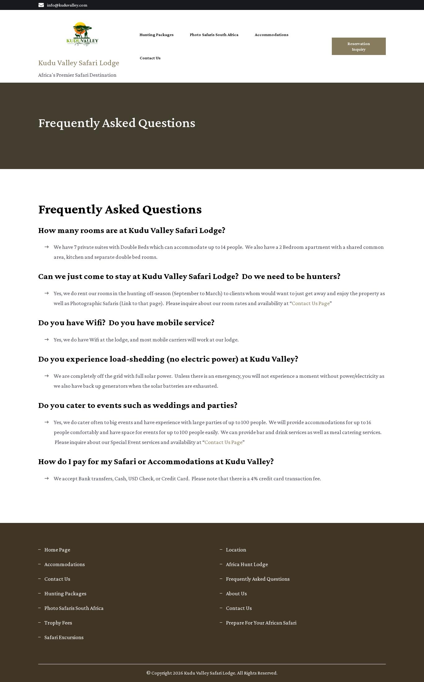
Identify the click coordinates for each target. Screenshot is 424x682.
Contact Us (150, 57)
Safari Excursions (63, 637)
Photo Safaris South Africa (214, 34)
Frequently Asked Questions (258, 579)
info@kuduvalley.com (67, 4)
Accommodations (271, 34)
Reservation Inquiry (359, 46)
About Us (236, 593)
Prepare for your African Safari (261, 623)
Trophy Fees (58, 623)
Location (236, 550)
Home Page (57, 550)
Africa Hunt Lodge (247, 564)
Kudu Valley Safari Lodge (78, 62)
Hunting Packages (157, 34)
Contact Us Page (311, 303)
